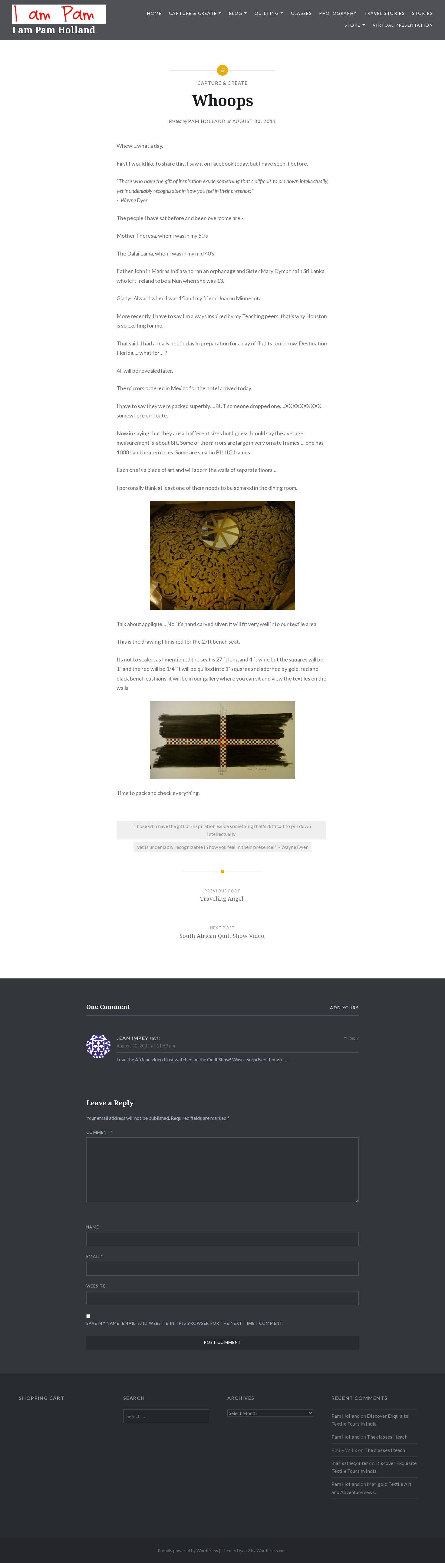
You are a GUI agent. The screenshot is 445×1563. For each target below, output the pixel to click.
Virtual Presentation (403, 25)
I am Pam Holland (53, 30)
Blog (235, 13)
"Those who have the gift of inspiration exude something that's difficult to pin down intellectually (221, 830)
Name (94, 1227)
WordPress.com (271, 1550)
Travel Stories (384, 13)
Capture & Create (193, 13)
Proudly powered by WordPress (188, 1550)
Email (94, 1256)
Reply (353, 1037)
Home (154, 13)
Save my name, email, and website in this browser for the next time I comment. (185, 1323)
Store (352, 25)
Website (96, 1286)
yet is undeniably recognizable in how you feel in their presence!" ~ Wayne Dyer (222, 847)
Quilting (267, 13)
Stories (422, 13)
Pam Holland (207, 121)
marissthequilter (349, 1463)
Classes (301, 13)
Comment (99, 1132)
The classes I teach (387, 1436)
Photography (338, 13)
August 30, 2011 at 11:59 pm (146, 1045)
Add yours (344, 1007)
